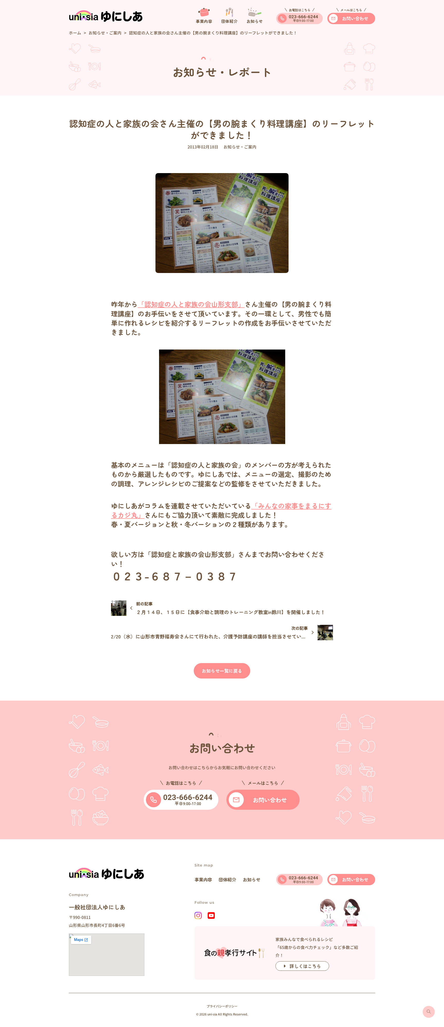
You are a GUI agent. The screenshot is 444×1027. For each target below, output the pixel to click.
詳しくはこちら (305, 966)
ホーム (75, 32)
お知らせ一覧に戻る (222, 670)
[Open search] (428, 1012)
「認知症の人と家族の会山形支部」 (191, 304)
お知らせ (251, 879)
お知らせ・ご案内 (105, 32)
